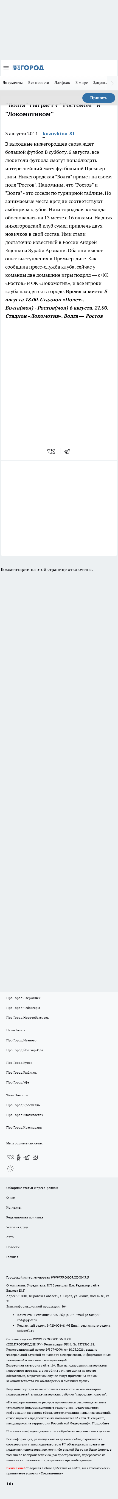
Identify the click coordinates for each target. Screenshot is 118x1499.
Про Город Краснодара (24, 1127)
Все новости (38, 82)
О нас (10, 1197)
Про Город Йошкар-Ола (24, 1050)
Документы (13, 82)
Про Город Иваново (21, 1040)
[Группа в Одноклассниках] (19, 1157)
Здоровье (101, 82)
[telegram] (68, 451)
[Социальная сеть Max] (10, 1168)
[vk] (51, 451)
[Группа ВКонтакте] (10, 1157)
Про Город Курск (19, 1063)
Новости (12, 1247)
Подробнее (100, 1423)
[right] (112, 83)
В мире (81, 82)
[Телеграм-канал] (27, 1157)
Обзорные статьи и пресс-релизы (32, 1188)
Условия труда (17, 1227)
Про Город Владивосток (24, 1115)
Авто (10, 1237)
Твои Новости (17, 1095)
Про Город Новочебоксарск (27, 1017)
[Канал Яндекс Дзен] (35, 1157)
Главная (12, 1257)
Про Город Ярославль (23, 1105)
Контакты (13, 1207)
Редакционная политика (24, 1217)
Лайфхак (62, 82)
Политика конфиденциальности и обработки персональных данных (58, 1431)
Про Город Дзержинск (23, 998)
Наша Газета (16, 1030)
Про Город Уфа (17, 1082)
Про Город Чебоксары (23, 1008)
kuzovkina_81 (59, 133)
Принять (98, 97)
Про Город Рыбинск (21, 1072)
